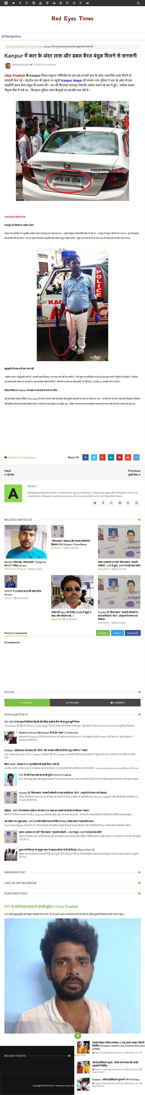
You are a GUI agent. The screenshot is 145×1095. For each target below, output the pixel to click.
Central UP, (38, 64)
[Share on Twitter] (94, 457)
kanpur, (53, 64)
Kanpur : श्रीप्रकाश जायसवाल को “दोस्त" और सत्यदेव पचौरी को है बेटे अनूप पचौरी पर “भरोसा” (46, 750)
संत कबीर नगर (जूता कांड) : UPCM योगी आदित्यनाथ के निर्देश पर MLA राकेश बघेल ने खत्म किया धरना (49, 821)
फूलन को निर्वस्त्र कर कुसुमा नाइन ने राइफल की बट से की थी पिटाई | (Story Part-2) (56, 849)
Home (9, 46)
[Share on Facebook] (85, 457)
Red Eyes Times (72, 18)
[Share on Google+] (102, 457)
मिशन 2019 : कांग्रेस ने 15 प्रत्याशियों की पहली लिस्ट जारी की (31, 764)
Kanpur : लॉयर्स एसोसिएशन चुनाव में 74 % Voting (115, 1079)
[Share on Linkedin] (111, 457)
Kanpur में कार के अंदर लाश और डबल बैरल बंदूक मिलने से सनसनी (70, 55)
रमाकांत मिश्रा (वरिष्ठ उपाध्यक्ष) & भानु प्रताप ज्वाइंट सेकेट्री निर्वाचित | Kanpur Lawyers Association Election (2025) (118, 1045)
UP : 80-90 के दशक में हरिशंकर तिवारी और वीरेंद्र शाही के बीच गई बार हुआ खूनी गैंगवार (42, 721)
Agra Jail (55, 618)
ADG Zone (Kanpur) (15, 568)
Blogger (103, 632)
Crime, (47, 64)
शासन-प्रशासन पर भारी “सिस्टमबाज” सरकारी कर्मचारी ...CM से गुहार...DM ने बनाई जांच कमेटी (60, 832)
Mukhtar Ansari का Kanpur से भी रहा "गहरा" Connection (48, 732)
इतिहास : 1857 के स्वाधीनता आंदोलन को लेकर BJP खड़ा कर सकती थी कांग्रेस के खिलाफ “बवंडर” (47, 810)
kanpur (39, 46)
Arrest (8, 597)
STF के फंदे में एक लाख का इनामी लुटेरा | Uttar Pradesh (45, 774)
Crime (30, 46)
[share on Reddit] (136, 457)
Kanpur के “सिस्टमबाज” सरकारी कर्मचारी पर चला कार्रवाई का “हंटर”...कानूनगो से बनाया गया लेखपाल (118, 615)
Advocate (56, 547)
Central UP (19, 46)
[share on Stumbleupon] (128, 457)
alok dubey (104, 568)
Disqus (117, 632)
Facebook (132, 632)
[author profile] (7, 68)
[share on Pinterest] (119, 457)
